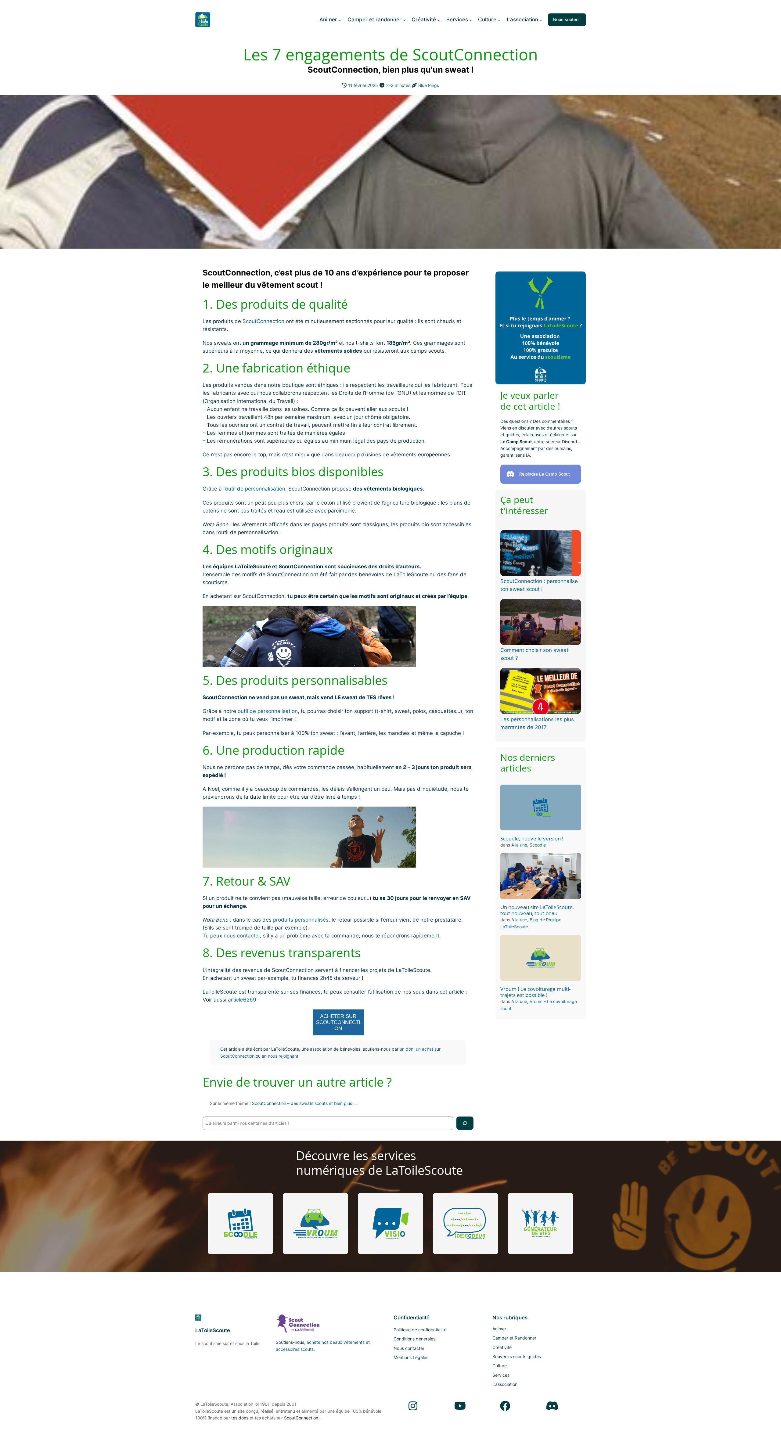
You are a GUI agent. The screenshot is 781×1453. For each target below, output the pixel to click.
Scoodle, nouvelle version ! (531, 839)
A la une (519, 844)
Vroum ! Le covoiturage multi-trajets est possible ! (535, 992)
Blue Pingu (428, 85)
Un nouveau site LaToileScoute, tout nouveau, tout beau (537, 910)
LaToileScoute (212, 1330)
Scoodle (538, 844)
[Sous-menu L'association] (540, 19)
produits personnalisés (301, 920)
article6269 (242, 1000)
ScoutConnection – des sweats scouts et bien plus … (304, 1103)
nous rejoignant (283, 1056)
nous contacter (242, 936)
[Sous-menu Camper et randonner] (404, 19)
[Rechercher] (464, 1123)
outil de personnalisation (255, 489)
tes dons (239, 1417)
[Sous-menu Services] (470, 19)
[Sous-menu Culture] (499, 19)
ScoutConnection (263, 321)
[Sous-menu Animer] (339, 19)
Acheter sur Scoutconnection (338, 1022)
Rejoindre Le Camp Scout (544, 474)
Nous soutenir (567, 19)
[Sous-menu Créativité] (438, 19)
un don (406, 1049)
